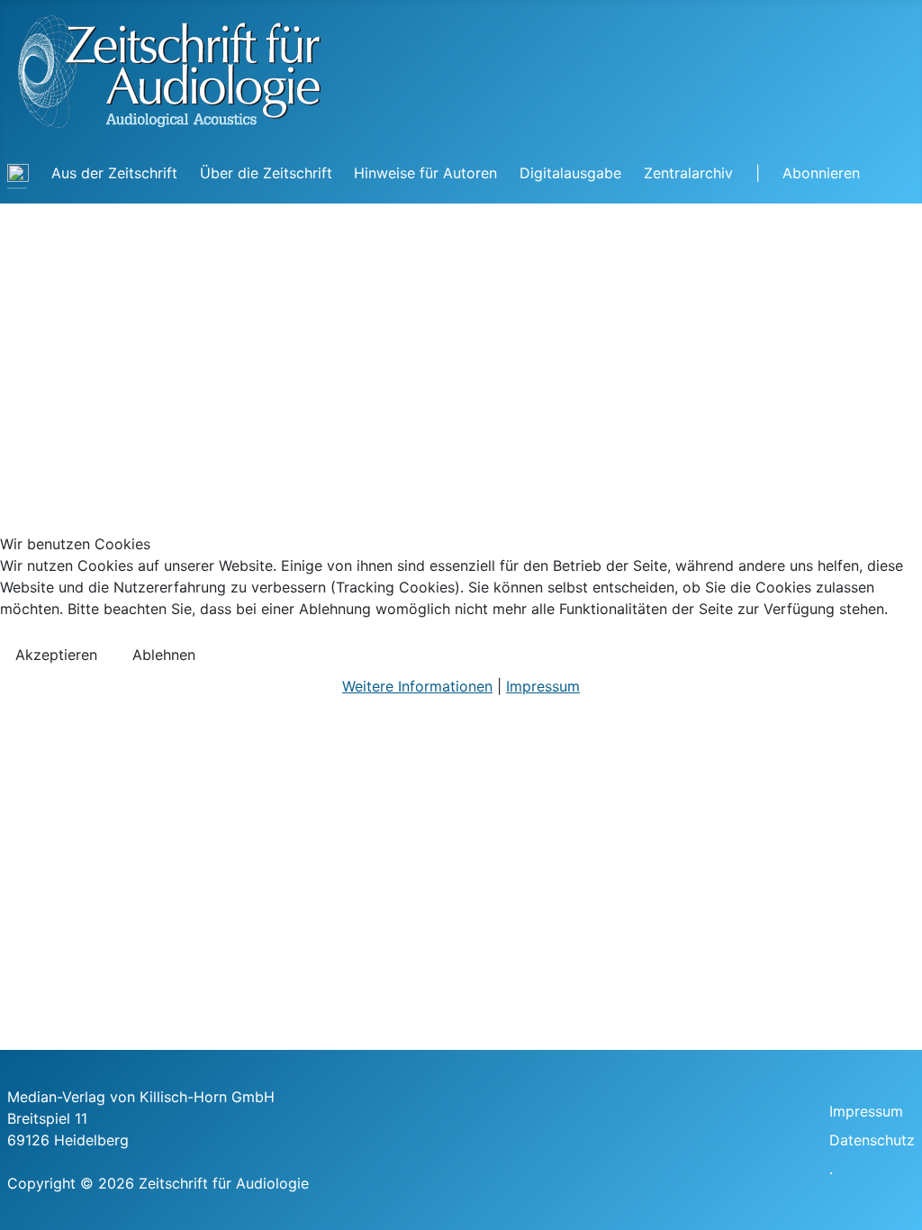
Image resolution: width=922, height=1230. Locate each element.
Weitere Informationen (417, 686)
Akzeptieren (56, 655)
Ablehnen (163, 655)
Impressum (543, 686)
